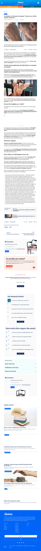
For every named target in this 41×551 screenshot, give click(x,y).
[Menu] (7, 2)
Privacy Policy (33, 545)
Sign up (7, 251)
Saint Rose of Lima (24, 4)
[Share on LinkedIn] (31, 49)
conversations (33, 54)
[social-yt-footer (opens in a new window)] (17, 542)
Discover (5, 529)
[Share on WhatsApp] (36, 49)
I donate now (9, 266)
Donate (20, 6)
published (27, 54)
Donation (16, 530)
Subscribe (9, 6)
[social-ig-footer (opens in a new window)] (23, 542)
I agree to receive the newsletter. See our (21, 384)
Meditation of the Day (11, 367)
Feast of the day (9, 364)
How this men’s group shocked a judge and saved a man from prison (24, 217)
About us (13, 545)
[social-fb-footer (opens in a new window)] (19, 542)
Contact (29, 545)
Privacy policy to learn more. (21, 248)
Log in (24, 282)
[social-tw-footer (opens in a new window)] (21, 542)
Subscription (17, 529)
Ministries (6, 227)
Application (17, 526)
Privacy (10, 547)
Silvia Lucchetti (16, 19)
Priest (11, 227)
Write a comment (20, 286)
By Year (28, 525)
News (5, 525)
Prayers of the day (10, 371)
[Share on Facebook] (29, 49)
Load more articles (20, 321)
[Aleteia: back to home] (20, 2)
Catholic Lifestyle (7, 408)
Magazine (16, 527)
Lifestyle (5, 11)
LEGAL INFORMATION (19, 545)
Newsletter (17, 525)
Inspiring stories (7, 452)
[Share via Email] (34, 49)
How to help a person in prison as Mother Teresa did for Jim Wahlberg (24, 210)
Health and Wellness (8, 471)
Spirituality (5, 527)
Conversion (7, 434)
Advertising (17, 532)
